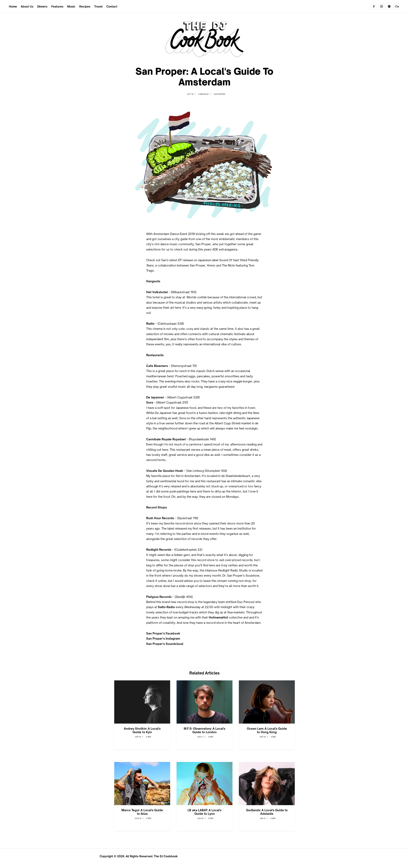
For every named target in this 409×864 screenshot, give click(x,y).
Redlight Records (158, 549)
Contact (111, 6)
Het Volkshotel (157, 292)
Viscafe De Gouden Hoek (164, 470)
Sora (149, 402)
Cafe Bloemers (157, 366)
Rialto (150, 323)
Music (71, 6)
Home (13, 6)
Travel (98, 6)
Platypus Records (159, 596)
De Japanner (155, 397)
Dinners (42, 6)
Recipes (84, 6)
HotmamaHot (218, 617)
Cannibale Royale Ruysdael (166, 439)
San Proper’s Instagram (163, 638)
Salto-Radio (166, 607)
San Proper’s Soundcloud (164, 644)
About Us (27, 6)
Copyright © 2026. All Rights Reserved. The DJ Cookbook (139, 856)
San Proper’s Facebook (163, 633)
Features (57, 6)
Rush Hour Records (160, 518)
